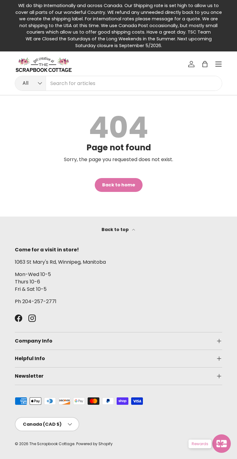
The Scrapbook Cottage (51, 443)
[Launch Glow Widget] (221, 443)
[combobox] (118, 83)
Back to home (118, 185)
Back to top (116, 229)
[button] (205, 64)
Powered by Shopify (94, 443)
